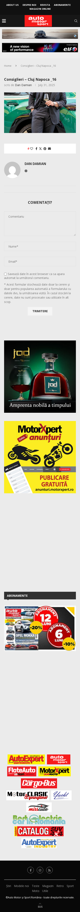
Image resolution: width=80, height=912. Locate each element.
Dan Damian (23, 85)
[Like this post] (31, 149)
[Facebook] (30, 870)
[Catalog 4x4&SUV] (39, 831)
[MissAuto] (39, 807)
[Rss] (49, 870)
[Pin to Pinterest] (44, 149)
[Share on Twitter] (40, 149)
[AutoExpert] (26, 759)
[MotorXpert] (54, 771)
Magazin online (40, 8)
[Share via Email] (49, 149)
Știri (8, 886)
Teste (35, 886)
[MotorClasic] (27, 795)
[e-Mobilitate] (39, 819)
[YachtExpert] (61, 795)
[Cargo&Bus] (39, 783)
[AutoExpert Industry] (38, 843)
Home (7, 66)
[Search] (76, 21)
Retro (60, 886)
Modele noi (21, 886)
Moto (35, 891)
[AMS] (58, 759)
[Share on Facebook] (36, 149)
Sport (70, 886)
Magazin (48, 886)
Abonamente (62, 4)
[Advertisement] (40, 542)
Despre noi (29, 4)
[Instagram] (40, 870)
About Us (12, 4)
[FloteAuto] (22, 771)
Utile (45, 891)
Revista (45, 4)
